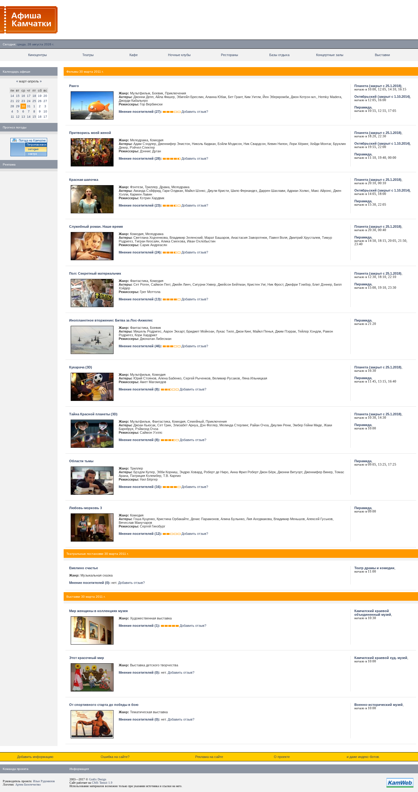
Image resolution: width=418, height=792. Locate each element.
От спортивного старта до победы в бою (103, 704)
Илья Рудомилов (44, 781)
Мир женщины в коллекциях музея (98, 611)
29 (18, 106)
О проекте (282, 757)
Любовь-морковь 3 (85, 508)
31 (29, 106)
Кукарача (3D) (80, 367)
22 (18, 101)
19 (40, 95)
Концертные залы (329, 55)
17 (29, 95)
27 (45, 101)
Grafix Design (97, 779)
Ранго (74, 86)
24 (29, 101)
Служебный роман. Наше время (96, 226)
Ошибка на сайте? (115, 757)
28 (12, 106)
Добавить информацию (35, 757)
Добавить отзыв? (194, 111)
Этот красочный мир (86, 658)
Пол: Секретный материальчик (95, 273)
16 (23, 95)
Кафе (133, 55)
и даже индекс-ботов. (363, 757)
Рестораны (229, 55)
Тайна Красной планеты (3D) (93, 414)
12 (18, 116)
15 (18, 95)
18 (34, 95)
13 (23, 116)
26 (40, 101)
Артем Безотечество (28, 784)
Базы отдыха (279, 55)
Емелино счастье (83, 568)
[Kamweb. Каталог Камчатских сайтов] (399, 786)
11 (12, 116)
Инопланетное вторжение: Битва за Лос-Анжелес (111, 320)
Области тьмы (81, 461)
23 (23, 101)
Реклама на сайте (209, 757)
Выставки (382, 55)
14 (12, 95)
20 (45, 95)
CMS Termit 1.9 (102, 782)
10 (45, 111)
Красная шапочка (83, 179)
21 (12, 101)
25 (34, 101)
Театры (88, 55)
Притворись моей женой (90, 133)
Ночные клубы (179, 55)
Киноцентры (37, 55)
